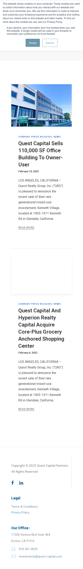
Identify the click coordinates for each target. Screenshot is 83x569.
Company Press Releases (35, 137)
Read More (26, 227)
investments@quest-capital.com (40, 556)
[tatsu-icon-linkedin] (21, 483)
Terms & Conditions (24, 506)
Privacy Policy (20, 512)
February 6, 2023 (27, 353)
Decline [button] (50, 42)
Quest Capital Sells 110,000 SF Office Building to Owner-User (40, 154)
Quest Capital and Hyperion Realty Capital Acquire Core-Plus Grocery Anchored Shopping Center (41, 328)
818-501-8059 (28, 549)
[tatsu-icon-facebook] (13, 483)
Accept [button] (32, 42)
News (57, 137)
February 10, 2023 (28, 171)
